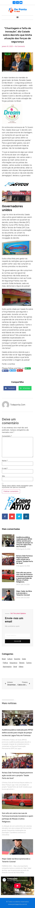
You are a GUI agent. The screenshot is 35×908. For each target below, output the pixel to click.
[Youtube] (20, 2)
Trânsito (21, 663)
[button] (17, 17)
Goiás (24, 659)
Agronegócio (7, 667)
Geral (15, 667)
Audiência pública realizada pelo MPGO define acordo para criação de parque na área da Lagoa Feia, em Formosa (24, 541)
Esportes (17, 659)
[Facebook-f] (14, 2)
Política (5, 663)
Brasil (4, 659)
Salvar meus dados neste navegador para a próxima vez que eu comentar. (17, 486)
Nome (5, 460)
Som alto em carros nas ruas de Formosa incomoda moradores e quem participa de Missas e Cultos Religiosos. (24, 577)
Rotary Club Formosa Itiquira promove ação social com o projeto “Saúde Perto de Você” (24, 559)
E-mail (5, 468)
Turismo (29, 663)
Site (3, 476)
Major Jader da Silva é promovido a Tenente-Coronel (24, 593)
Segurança (13, 663)
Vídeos (21, 667)
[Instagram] (17, 2)
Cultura (9, 659)
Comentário (7, 436)
